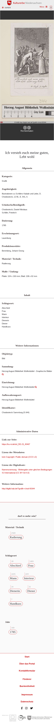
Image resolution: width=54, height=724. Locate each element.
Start (27, 657)
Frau (30, 565)
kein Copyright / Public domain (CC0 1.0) (19, 457)
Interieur (29, 578)
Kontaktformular (27, 671)
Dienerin (15, 591)
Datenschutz (27, 702)
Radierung (16, 537)
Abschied (15, 565)
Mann (13, 578)
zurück (8, 7)
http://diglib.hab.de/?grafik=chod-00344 (18, 488)
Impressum (27, 695)
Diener (31, 591)
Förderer (27, 679)
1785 (13, 632)
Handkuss (15, 603)
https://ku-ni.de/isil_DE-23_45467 (16, 444)
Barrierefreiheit (27, 686)
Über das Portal (27, 664)
